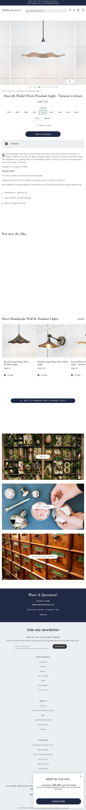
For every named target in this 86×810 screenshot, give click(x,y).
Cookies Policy (43, 768)
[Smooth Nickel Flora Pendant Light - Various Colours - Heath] (19, 295)
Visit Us (43, 615)
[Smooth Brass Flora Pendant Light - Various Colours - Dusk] (81, 380)
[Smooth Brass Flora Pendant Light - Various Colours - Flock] (83, 380)
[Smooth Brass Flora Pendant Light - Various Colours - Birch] (73, 380)
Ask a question (15, 203)
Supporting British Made (43, 720)
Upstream (47, 118)
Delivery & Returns (18, 198)
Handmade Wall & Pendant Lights (28, 91)
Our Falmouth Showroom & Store (43, 710)
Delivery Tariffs (43, 750)
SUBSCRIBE (58, 801)
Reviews (43, 729)
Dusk (34, 112)
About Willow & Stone (43, 557)
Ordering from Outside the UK (43, 745)
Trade (43, 680)
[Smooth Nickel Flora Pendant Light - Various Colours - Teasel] (26, 295)
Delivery (43, 666)
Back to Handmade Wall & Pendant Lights (44, 400)
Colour (43, 108)
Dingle (26, 112)
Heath (51, 112)
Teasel (76, 112)
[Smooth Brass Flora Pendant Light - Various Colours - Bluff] (75, 380)
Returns (43, 671)
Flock (43, 112)
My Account (43, 690)
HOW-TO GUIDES (43, 507)
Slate (60, 112)
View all (81, 319)
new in (43, 457)
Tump (37, 118)
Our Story (43, 706)
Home (4, 91)
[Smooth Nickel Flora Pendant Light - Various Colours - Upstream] (32, 295)
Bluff (17, 112)
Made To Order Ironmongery (43, 754)
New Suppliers (43, 685)
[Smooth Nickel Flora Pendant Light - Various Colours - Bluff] (8, 295)
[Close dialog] (81, 776)
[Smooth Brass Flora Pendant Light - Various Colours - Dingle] (78, 380)
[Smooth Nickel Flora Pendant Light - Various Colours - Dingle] (11, 295)
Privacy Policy (43, 759)
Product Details (16, 193)
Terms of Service (43, 764)
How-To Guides (43, 676)
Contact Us (43, 662)
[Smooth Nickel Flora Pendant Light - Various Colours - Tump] (29, 295)
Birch (9, 112)
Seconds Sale (43, 724)
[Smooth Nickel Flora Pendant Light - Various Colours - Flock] (16, 295)
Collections (11, 91)
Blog (43, 715)
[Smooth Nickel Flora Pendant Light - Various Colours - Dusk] (14, 295)
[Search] (27, 11)
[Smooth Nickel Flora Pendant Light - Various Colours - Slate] (21, 295)
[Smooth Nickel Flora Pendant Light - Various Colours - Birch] (6, 295)
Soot (68, 112)
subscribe (60, 646)
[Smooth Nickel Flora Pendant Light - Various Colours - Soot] (24, 295)
